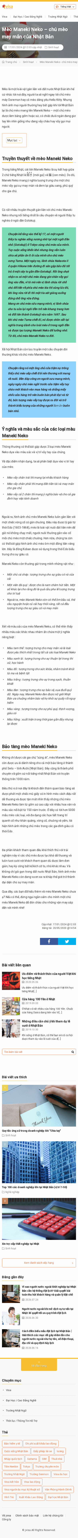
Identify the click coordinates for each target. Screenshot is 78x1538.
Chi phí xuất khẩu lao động (40, 1443)
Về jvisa (6, 1515)
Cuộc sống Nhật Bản (16, 1451)
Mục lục (12, 140)
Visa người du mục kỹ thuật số (22, 1489)
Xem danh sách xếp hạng (39, 1262)
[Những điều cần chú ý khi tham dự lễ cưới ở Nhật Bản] (11, 1028)
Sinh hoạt (53, 47)
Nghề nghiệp (12, 1192)
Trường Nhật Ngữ (57, 16)
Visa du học (60, 1474)
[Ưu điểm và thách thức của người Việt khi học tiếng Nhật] (11, 981)
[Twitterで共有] (67, 941)
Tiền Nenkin (11, 1466)
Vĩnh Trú (9, 1497)
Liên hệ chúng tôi (53, 1515)
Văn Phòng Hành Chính (58, 1489)
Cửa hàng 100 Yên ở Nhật (38, 999)
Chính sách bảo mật (27, 1515)
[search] (73, 1052)
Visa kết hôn (11, 1481)
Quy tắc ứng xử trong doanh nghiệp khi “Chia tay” (31, 1130)
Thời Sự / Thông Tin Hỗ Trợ (21, 1420)
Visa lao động (32, 1481)
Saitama (32, 1458)
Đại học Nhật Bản (58, 1497)
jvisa (28, 1530)
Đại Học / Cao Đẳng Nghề (27, 16)
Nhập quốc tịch (13, 1458)
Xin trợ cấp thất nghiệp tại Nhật (20, 1243)
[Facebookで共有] (49, 941)
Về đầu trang (38, 1365)
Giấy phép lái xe (42, 1451)
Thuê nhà (56, 1458)
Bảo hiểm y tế (12, 1443)
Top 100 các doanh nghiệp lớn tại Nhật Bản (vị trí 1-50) (34, 1187)
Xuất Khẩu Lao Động (31, 1497)
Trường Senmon (39, 1474)
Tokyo (26, 1466)
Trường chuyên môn (47, 1466)
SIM (44, 1458)
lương (60, 1451)
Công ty (6, 1519)
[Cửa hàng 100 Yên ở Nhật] (11, 1006)
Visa (4, 16)
